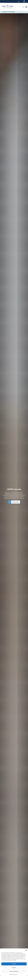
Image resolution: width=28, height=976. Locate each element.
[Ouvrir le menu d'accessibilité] (24, 1)
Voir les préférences (14, 971)
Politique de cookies (13, 974)
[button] (26, 950)
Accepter (14, 964)
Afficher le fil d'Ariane (9, 11)
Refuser (14, 967)
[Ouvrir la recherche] (23, 6)
